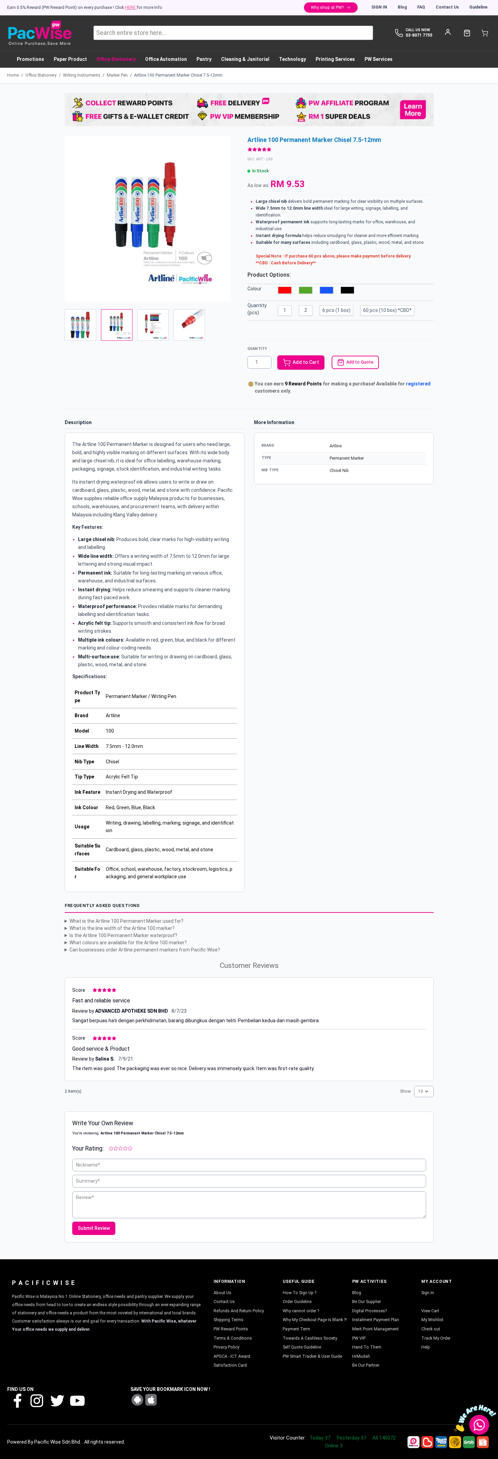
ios (151, 1400)
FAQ (421, 7)
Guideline (478, 7)
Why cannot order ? (301, 1311)
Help (425, 1347)
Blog (402, 7)
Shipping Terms (228, 1319)
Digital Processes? (369, 1311)
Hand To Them (366, 1347)
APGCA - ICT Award (232, 1356)
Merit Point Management (375, 1329)
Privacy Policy (226, 1347)
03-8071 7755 (419, 35)
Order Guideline (297, 1301)
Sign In (379, 7)
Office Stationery (40, 75)
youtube (77, 1400)
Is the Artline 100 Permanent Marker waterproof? (123, 935)
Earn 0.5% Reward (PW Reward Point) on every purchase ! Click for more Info (84, 7)
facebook (17, 1400)
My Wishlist (432, 1319)
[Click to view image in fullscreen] (148, 219)
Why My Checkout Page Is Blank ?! (315, 1319)
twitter (57, 1400)
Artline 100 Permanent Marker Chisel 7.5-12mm (178, 75)
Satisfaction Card (230, 1365)
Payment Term (296, 1329)
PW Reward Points (231, 1329)
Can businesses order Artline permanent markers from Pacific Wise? (144, 949)
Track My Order (435, 1338)
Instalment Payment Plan (375, 1319)
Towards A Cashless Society (310, 1338)
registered (418, 383)
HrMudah (361, 1356)
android (137, 1400)
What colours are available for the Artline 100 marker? (128, 942)
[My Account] (447, 32)
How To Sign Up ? (299, 1292)
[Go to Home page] (39, 33)
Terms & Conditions (233, 1338)
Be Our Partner (365, 1365)
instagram (37, 1400)
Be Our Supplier (366, 1301)
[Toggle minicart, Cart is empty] (485, 33)
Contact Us (447, 7)
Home (13, 75)
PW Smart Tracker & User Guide (312, 1356)
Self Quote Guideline (302, 1347)
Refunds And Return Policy (239, 1311)
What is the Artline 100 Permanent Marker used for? (126, 921)
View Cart (430, 1311)
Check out (430, 1329)
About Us (222, 1292)
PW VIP (359, 1338)
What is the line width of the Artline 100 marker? (122, 928)
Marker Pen (117, 75)
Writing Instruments (81, 75)
